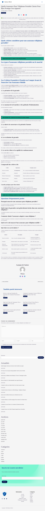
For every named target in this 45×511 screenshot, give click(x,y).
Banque (2, 453)
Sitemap (22, 501)
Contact (22, 497)
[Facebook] (18, 14)
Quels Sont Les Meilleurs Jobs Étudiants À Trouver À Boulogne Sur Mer (14, 375)
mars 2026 (3, 427)
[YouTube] (6, 498)
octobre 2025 (3, 437)
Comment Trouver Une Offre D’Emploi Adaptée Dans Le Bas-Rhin (13, 409)
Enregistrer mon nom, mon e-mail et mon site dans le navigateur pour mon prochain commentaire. (19, 344)
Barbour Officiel (8, 1)
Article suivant (41, 281)
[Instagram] (22, 276)
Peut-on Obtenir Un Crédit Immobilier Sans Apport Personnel (11, 380)
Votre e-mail (4, 476)
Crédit (2, 455)
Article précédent (4, 281)
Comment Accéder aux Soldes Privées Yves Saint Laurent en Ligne (12, 385)
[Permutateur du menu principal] (42, 2)
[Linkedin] (26, 14)
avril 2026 (3, 425)
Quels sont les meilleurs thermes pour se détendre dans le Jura (11, 394)
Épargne (2, 459)
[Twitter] (21, 14)
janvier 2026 (3, 431)
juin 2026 (2, 421)
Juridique (2, 461)
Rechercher (3, 355)
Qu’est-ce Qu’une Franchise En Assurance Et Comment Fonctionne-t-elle (11, 295)
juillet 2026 (3, 419)
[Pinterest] (23, 14)
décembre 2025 (3, 433)
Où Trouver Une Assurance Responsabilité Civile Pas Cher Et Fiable (13, 370)
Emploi (2, 457)
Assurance (3, 12)
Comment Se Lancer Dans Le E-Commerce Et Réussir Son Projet (12, 404)
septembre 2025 (4, 439)
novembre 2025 (4, 435)
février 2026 (3, 429)
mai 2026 (2, 423)
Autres (2, 451)
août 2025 (3, 441)
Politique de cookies (22, 498)
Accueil (22, 494)
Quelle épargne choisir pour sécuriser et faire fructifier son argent (12, 365)
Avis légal (22, 495)
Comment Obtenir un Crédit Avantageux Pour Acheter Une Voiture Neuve (14, 399)
